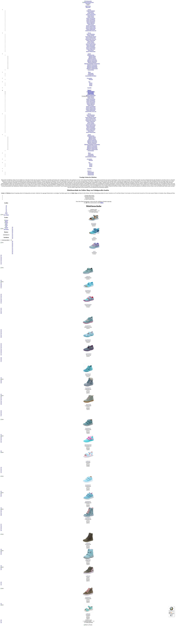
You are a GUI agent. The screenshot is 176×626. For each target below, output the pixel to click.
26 (1, 255)
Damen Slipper (91, 17)
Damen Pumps (91, 15)
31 (1, 261)
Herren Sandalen (90, 42)
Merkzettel (88, 7)
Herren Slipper (91, 41)
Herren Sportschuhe (90, 40)
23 (6, 210)
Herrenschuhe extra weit (90, 39)
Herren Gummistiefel (90, 47)
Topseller (89, 87)
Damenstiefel (91, 12)
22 (6, 209)
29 (1, 258)
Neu (89, 81)
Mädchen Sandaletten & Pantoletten (92, 63)
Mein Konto (88, 6)
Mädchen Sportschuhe (92, 61)
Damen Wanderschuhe (91, 28)
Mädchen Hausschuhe (92, 64)
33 (1, 263)
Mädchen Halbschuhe (92, 60)
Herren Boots (91, 50)
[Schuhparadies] (88, 1)
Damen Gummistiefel (90, 25)
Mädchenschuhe (90, 55)
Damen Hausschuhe (90, 20)
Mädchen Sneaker (92, 58)
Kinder (89, 53)
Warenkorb (88, 3)
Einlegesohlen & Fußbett (90, 75)
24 (6, 211)
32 (1, 262)
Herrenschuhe (91, 173)
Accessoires (89, 78)
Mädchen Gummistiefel (92, 66)
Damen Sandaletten (91, 19)
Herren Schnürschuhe (90, 37)
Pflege (89, 72)
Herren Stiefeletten (91, 34)
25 (1, 308)
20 (6, 206)
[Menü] (174, 607)
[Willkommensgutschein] (88, 2)
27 (1, 256)
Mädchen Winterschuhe (92, 67)
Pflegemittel (90, 73)
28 (1, 257)
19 (6, 205)
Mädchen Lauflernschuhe (92, 68)
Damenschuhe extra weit (90, 30)
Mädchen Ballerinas (92, 62)
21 (6, 208)
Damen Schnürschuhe (91, 14)
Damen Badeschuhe (90, 29)
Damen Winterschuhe (90, 26)
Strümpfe (91, 79)
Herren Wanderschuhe (91, 44)
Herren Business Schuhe (90, 36)
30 (1, 260)
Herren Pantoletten (91, 46)
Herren (89, 33)
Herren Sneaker (90, 35)
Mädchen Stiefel (92, 56)
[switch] (171, 615)
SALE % (89, 171)
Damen (89, 9)
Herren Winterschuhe (90, 51)
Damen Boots (91, 24)
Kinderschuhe (91, 174)
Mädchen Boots (92, 57)
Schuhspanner (91, 74)
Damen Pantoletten (91, 22)
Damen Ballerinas (91, 23)
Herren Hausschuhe (90, 45)
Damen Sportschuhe (90, 18)
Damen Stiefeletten (91, 10)
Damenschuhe (91, 172)
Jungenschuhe (91, 69)
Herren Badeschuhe (90, 49)
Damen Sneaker (90, 13)
